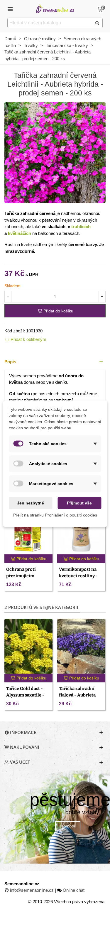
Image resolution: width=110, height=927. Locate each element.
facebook (67, 826)
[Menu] (10, 8)
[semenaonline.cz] (55, 8)
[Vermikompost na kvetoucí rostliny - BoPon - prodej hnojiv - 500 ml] (81, 527)
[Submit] (97, 23)
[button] (55, 362)
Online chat (73, 890)
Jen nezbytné (30, 502)
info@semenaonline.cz (32, 890)
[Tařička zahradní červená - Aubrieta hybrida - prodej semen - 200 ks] (55, 151)
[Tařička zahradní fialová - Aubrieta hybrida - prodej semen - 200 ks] (81, 646)
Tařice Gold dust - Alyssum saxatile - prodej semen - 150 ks (28, 695)
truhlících (81, 226)
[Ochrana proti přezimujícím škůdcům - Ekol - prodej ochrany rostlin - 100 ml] (28, 527)
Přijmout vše (79, 502)
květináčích (19, 233)
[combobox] (50, 23)
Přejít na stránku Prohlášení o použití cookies (55, 514)
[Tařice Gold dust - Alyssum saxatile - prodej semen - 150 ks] (28, 646)
